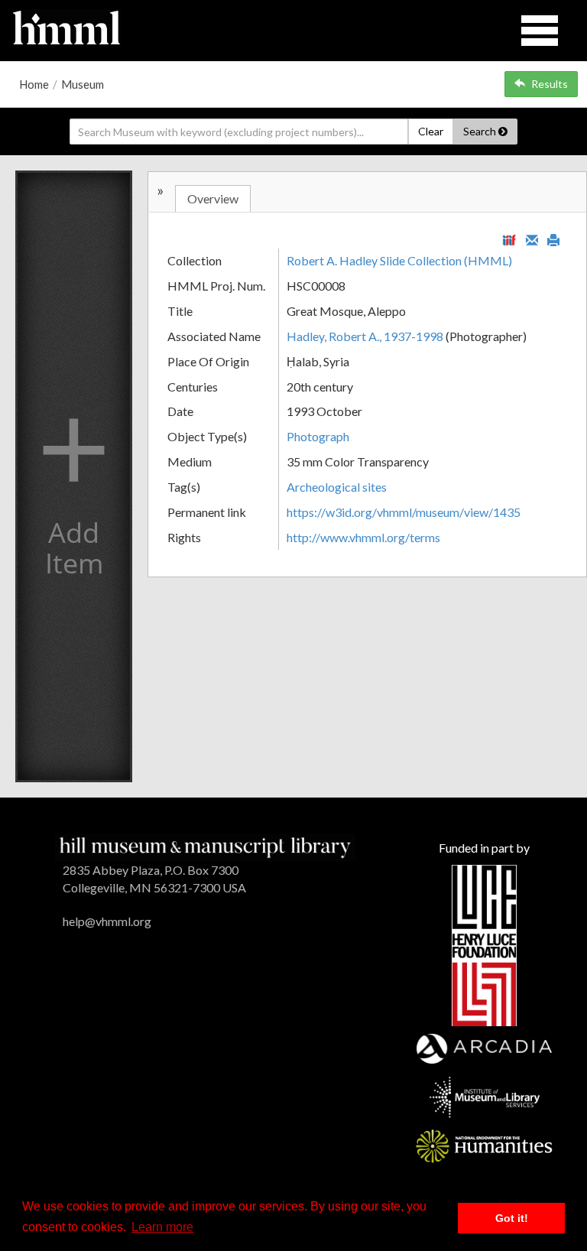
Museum (82, 84)
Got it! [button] (511, 1218)
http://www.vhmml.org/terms (363, 537)
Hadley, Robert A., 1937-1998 (365, 336)
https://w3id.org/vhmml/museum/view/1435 (404, 512)
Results (549, 83)
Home (34, 84)
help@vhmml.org (107, 921)
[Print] (553, 238)
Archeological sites (337, 486)
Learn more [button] (162, 1226)
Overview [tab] (212, 198)
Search (480, 131)
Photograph (318, 436)
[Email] (532, 238)
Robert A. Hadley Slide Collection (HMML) (399, 260)
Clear (430, 131)
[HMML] (205, 846)
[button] (74, 476)
